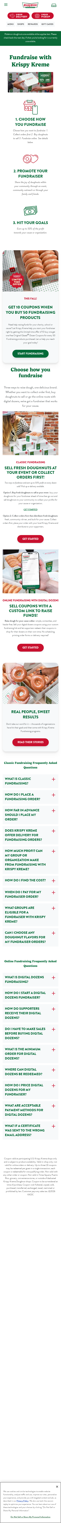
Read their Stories (31, 742)
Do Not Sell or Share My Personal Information (30, 1517)
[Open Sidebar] (6, 5)
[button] (54, 5)
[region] (30, 1502)
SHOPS (20, 24)
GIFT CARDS (47, 24)
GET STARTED (30, 539)
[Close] (57, 1486)
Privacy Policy (22, 1501)
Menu (10, 24)
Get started (30, 647)
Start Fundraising (30, 354)
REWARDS (33, 24)
